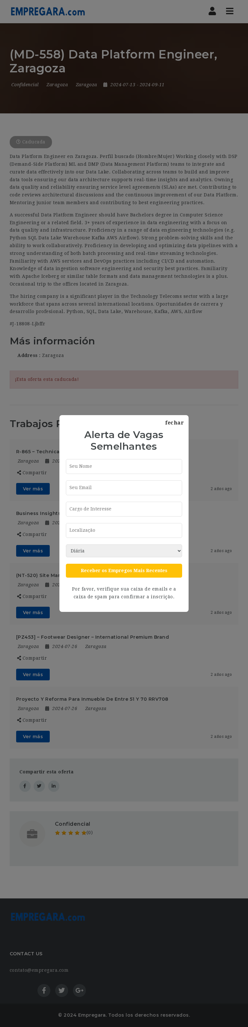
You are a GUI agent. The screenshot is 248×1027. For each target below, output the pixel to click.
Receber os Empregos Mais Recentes (124, 570)
